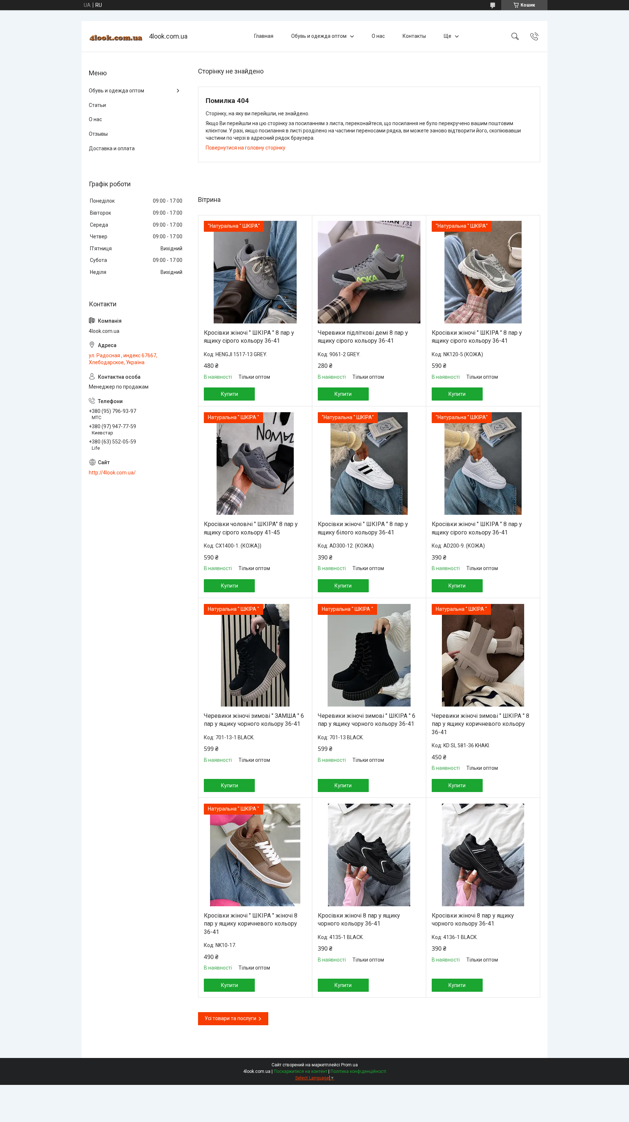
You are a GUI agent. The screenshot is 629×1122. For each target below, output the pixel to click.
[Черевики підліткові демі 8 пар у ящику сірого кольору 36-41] (369, 272)
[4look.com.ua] (116, 36)
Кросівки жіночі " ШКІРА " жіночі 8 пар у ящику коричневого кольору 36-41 (250, 923)
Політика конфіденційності (358, 1071)
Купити (229, 394)
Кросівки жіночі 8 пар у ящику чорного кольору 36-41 (359, 919)
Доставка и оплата (112, 148)
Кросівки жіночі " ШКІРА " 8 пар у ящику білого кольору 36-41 (363, 528)
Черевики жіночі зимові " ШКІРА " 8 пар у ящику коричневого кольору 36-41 (480, 724)
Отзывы (98, 134)
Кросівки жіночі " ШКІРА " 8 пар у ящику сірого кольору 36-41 (249, 336)
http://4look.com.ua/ (112, 473)
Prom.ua (349, 1064)
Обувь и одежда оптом (319, 36)
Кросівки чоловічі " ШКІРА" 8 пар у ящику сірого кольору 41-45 (251, 528)
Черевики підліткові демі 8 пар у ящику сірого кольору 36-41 (363, 336)
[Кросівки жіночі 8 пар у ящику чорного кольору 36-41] (369, 855)
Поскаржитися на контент (300, 1071)
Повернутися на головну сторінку (245, 148)
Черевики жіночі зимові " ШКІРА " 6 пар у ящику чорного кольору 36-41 (366, 719)
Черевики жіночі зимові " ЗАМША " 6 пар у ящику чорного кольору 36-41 (254, 719)
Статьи (97, 105)
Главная (263, 36)
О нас (378, 36)
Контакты (414, 36)
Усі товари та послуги (230, 1018)
